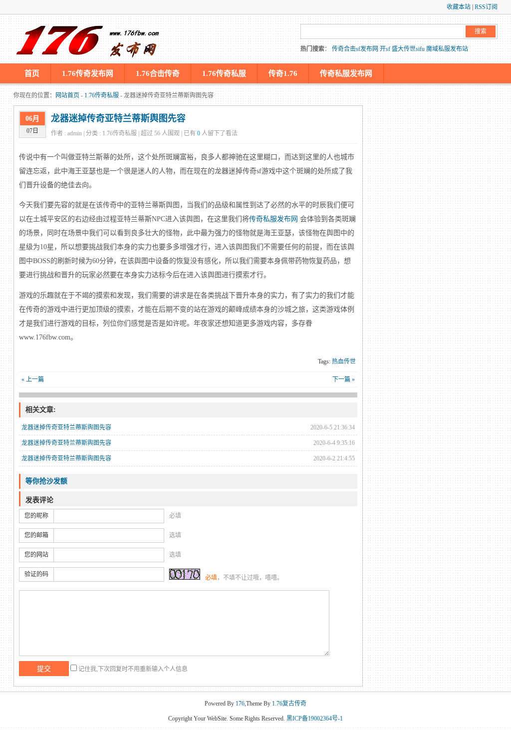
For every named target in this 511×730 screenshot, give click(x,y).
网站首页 (67, 95)
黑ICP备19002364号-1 (314, 718)
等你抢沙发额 (46, 481)
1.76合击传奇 (158, 73)
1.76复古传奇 (289, 703)
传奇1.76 (282, 73)
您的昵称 (36, 515)
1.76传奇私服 (224, 73)
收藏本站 (459, 6)
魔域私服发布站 (447, 48)
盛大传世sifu (408, 48)
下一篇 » (343, 379)
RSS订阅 (486, 6)
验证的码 (36, 574)
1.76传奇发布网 (87, 73)
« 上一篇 (32, 379)
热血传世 (344, 361)
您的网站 (36, 554)
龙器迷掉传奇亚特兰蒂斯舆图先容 (118, 118)
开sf (385, 48)
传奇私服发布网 (346, 73)
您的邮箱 (36, 535)
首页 (31, 73)
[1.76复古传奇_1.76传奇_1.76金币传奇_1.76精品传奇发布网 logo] (88, 39)
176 (240, 703)
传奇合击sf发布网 (355, 48)
